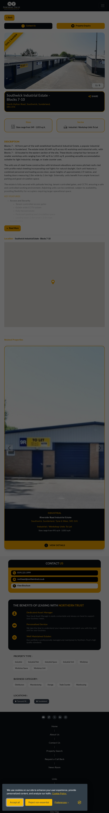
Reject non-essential (38, 802)
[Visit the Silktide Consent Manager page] (79, 802)
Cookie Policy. (59, 793)
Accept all (15, 802)
